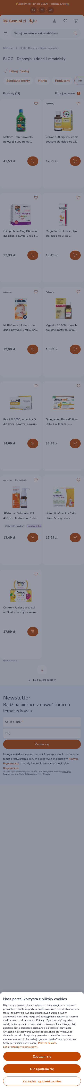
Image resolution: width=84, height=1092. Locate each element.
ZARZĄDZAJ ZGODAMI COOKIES (42, 1081)
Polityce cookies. (47, 1043)
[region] (42, 1042)
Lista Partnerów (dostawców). (20, 1047)
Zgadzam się (42, 1056)
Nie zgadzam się (42, 1069)
